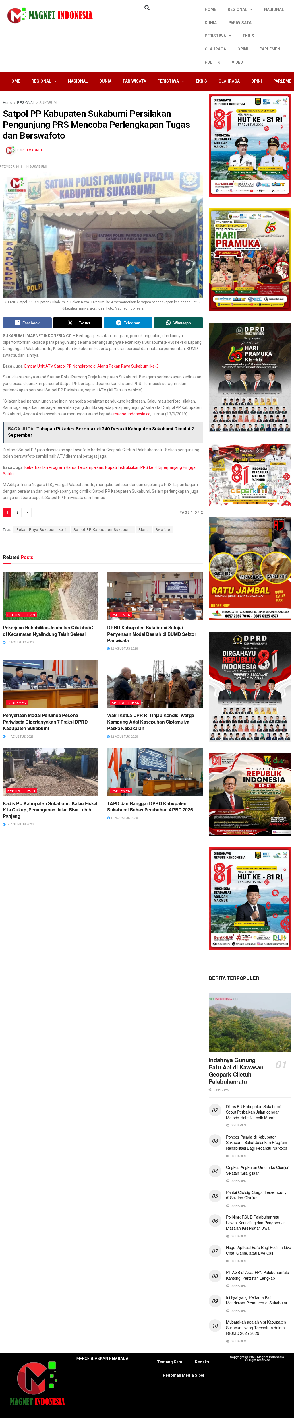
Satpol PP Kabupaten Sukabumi (103, 529)
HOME (210, 9)
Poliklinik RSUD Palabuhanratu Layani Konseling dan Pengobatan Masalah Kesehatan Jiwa (256, 1222)
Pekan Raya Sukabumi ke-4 (41, 529)
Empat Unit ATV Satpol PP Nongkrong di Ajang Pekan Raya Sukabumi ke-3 (91, 366)
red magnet (31, 150)
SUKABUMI (48, 102)
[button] (147, 7)
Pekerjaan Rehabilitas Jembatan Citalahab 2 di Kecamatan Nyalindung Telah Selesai (49, 630)
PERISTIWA (215, 36)
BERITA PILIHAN (21, 614)
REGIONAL (237, 9)
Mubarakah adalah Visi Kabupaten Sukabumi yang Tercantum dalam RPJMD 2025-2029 (256, 1327)
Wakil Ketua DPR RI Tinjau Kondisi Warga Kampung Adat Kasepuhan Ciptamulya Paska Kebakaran (150, 721)
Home (7, 102)
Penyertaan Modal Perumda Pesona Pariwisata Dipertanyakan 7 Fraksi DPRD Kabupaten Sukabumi (45, 721)
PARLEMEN (270, 49)
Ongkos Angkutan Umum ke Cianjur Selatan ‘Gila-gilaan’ (257, 1170)
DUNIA (211, 22)
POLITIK (212, 62)
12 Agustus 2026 (124, 648)
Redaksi (202, 1362)
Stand (143, 529)
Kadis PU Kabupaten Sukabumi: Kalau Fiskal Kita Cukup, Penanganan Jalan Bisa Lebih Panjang (50, 809)
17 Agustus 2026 (19, 642)
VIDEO (237, 62)
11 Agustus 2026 (19, 736)
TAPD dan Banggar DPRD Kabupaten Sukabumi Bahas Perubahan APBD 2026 (150, 806)
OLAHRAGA (215, 49)
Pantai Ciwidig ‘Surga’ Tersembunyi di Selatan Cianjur (256, 1195)
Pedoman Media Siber (184, 1375)
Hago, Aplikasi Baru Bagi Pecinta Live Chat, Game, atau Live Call (258, 1250)
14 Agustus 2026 (19, 824)
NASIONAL (274, 9)
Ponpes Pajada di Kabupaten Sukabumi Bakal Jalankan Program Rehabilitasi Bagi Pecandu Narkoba (256, 1142)
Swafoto (163, 529)
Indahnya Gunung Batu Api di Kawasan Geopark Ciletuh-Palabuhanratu (236, 1070)
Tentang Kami (170, 1362)
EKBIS (248, 36)
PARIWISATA (240, 22)
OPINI (242, 49)
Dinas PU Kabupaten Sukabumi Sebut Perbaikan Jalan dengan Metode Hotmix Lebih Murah (253, 1112)
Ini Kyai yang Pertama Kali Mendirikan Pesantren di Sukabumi (256, 1300)
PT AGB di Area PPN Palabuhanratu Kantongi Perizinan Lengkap (257, 1275)
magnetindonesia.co (131, 414)
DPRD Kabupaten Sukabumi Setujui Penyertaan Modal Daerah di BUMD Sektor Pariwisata (151, 634)
